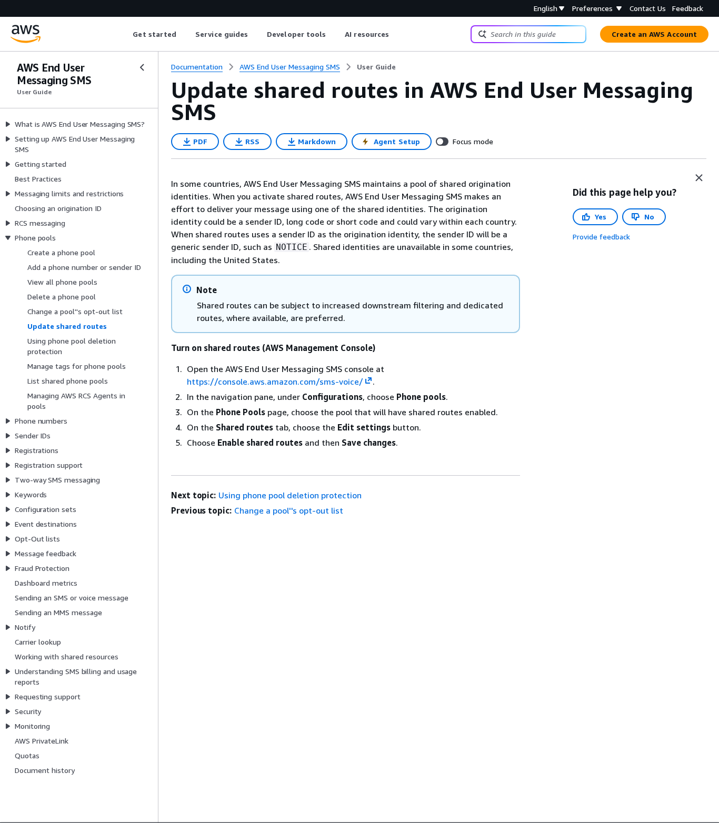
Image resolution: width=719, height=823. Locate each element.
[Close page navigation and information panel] (699, 177)
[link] (376, 67)
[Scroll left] (125, 34)
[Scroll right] (397, 34)
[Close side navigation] (142, 67)
